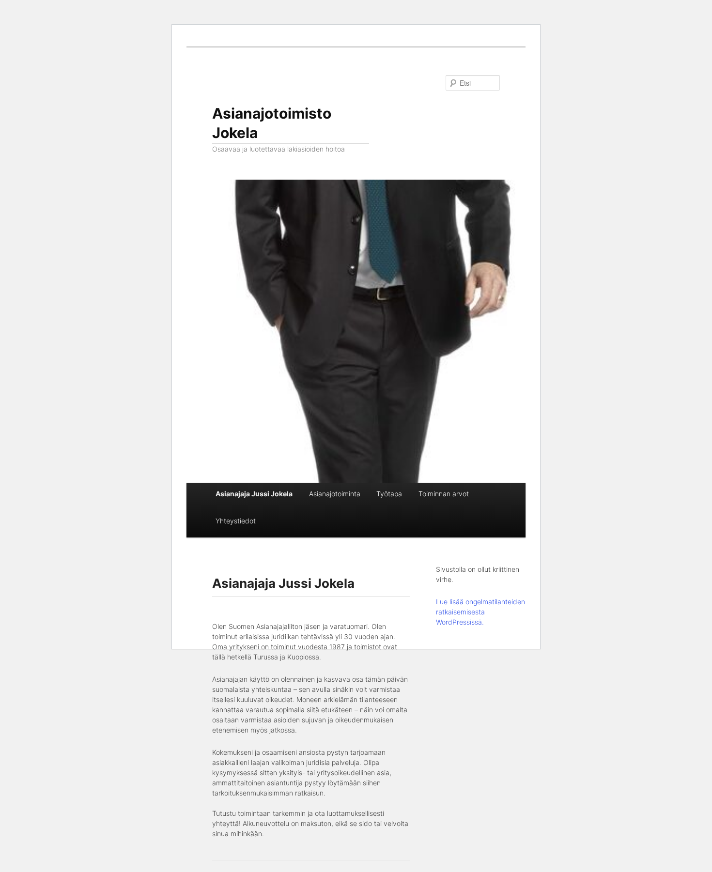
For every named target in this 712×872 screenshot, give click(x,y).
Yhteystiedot (236, 521)
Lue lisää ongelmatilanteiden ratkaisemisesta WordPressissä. (480, 611)
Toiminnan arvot (443, 494)
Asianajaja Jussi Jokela (254, 494)
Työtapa (389, 494)
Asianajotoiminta (334, 494)
